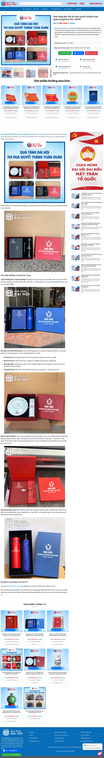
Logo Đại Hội (78, 9)
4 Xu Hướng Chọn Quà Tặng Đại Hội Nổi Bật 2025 (90, 275)
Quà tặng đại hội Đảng (60, 732)
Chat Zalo (79, 53)
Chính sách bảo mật (86, 738)
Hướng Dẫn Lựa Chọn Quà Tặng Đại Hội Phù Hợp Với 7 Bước (90, 244)
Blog (82, 3)
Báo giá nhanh (92, 53)
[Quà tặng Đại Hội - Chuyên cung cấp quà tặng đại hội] (9, 3)
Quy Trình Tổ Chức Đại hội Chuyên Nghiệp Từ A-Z (90, 234)
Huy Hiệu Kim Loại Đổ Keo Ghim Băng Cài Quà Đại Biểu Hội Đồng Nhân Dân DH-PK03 (52, 107)
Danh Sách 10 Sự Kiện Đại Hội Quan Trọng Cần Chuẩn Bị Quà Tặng (90, 223)
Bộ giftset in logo (5, 13)
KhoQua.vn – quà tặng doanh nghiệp (65, 751)
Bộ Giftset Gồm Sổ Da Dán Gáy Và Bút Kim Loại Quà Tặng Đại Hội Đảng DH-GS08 (11, 634)
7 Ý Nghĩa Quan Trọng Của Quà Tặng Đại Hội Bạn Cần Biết (91, 194)
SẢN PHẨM (36, 9)
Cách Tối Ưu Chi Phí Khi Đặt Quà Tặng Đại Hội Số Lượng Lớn (91, 255)
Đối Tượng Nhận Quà (56, 9)
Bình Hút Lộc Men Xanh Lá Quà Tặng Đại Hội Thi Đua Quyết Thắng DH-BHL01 (11, 711)
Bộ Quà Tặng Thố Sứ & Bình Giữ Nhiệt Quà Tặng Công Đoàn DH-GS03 (35, 673)
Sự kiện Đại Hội (45, 9)
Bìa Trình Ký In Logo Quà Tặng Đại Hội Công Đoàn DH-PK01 (93, 107)
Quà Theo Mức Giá (68, 9)
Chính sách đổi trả (85, 735)
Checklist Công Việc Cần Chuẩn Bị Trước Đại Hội (90, 286)
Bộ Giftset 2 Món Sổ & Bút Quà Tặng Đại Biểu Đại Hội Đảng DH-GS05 (57, 634)
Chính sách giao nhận (86, 732)
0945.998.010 (96, 3)
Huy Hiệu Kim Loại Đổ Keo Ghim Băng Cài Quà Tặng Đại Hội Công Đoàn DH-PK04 (31, 107)
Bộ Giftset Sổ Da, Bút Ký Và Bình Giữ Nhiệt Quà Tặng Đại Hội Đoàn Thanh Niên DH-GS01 (35, 634)
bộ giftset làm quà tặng (15, 586)
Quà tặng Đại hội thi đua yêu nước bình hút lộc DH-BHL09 (11, 673)
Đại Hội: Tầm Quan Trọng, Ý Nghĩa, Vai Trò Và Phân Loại (90, 213)
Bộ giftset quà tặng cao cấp (64, 28)
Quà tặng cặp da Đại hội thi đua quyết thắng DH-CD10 (34, 711)
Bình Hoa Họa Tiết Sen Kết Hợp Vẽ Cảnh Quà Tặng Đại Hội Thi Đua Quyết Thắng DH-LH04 (57, 673)
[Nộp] (61, 3)
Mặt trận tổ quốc (27, 9)
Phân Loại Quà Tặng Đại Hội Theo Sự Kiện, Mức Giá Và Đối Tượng (91, 265)
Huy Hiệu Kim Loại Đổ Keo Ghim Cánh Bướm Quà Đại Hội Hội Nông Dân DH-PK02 (72, 107)
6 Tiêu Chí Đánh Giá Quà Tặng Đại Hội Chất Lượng (91, 203)
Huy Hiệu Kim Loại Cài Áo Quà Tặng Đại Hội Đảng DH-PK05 (11, 107)
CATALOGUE (72, 3)
